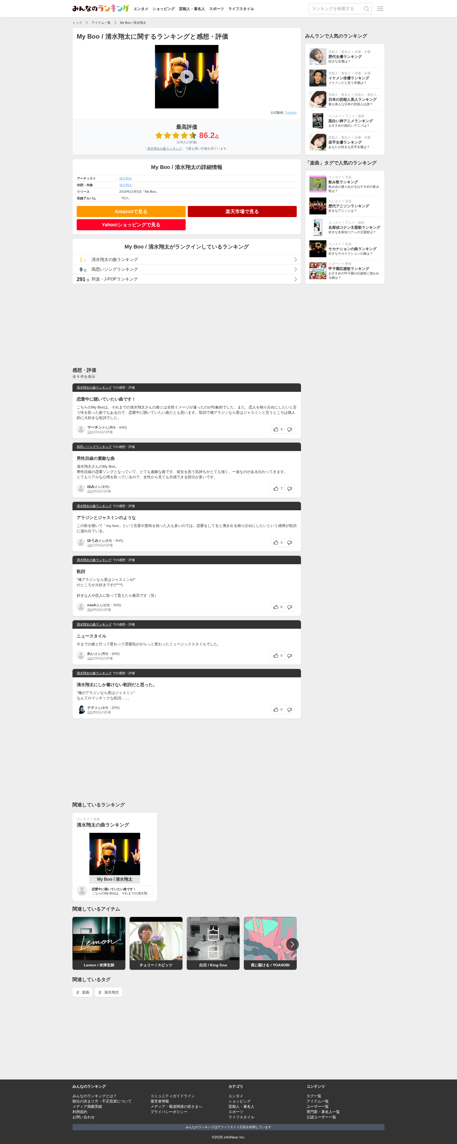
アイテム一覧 (101, 23)
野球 (348, 264)
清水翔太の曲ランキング (164, 148)
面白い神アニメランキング (350, 121)
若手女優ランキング (345, 142)
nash (91, 605)
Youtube (291, 112)
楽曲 (85, 992)
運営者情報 (159, 1101)
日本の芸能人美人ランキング (352, 99)
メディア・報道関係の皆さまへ (176, 1106)
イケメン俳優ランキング (348, 78)
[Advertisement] (186, 325)
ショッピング (164, 9)
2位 (89, 491)
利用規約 (79, 1112)
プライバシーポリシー (169, 1112)
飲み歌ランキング (343, 182)
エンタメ (141, 9)
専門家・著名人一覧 (323, 1112)
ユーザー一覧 (318, 1106)
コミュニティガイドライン (172, 1096)
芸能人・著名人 (192, 9)
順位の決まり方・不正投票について (102, 1101)
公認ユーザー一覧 (321, 1117)
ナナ (91, 707)
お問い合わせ (83, 1117)
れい (91, 653)
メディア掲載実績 (87, 1106)
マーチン (94, 427)
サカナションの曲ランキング (352, 249)
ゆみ (91, 486)
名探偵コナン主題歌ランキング (354, 227)
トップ (77, 23)
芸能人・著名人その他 (370, 95)
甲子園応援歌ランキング (348, 269)
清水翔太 (125, 178)
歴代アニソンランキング (348, 206)
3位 (89, 610)
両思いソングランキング (94, 447)
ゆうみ (92, 540)
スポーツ (216, 9)
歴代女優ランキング (345, 56)
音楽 (96, 819)
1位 (89, 432)
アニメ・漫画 (354, 116)
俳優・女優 (363, 52)
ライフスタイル (241, 9)
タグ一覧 (314, 1096)
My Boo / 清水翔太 (133, 23)
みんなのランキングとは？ (94, 1096)
